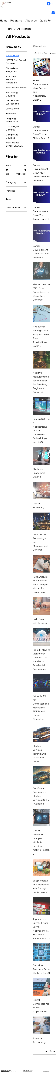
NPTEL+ (7, 2)
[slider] (7, 170)
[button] (53, 12)
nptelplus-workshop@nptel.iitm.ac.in (6, 1070)
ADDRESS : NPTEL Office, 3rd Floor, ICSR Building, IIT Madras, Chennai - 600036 (28, 1071)
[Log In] (49, 4)
